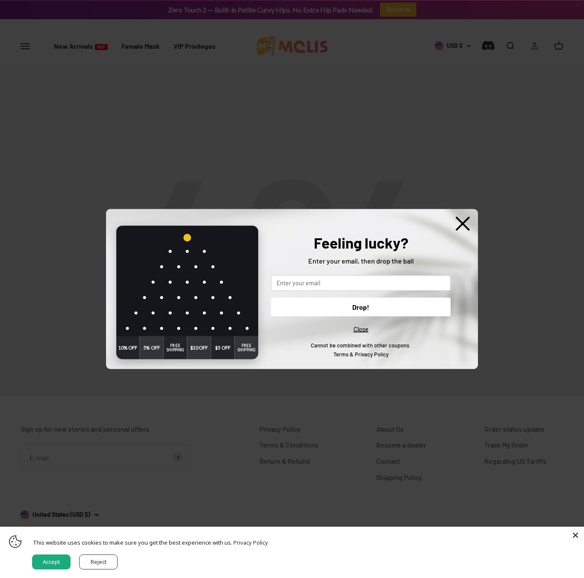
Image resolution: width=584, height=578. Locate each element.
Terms (340, 353)
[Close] (575, 535)
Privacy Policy (372, 353)
